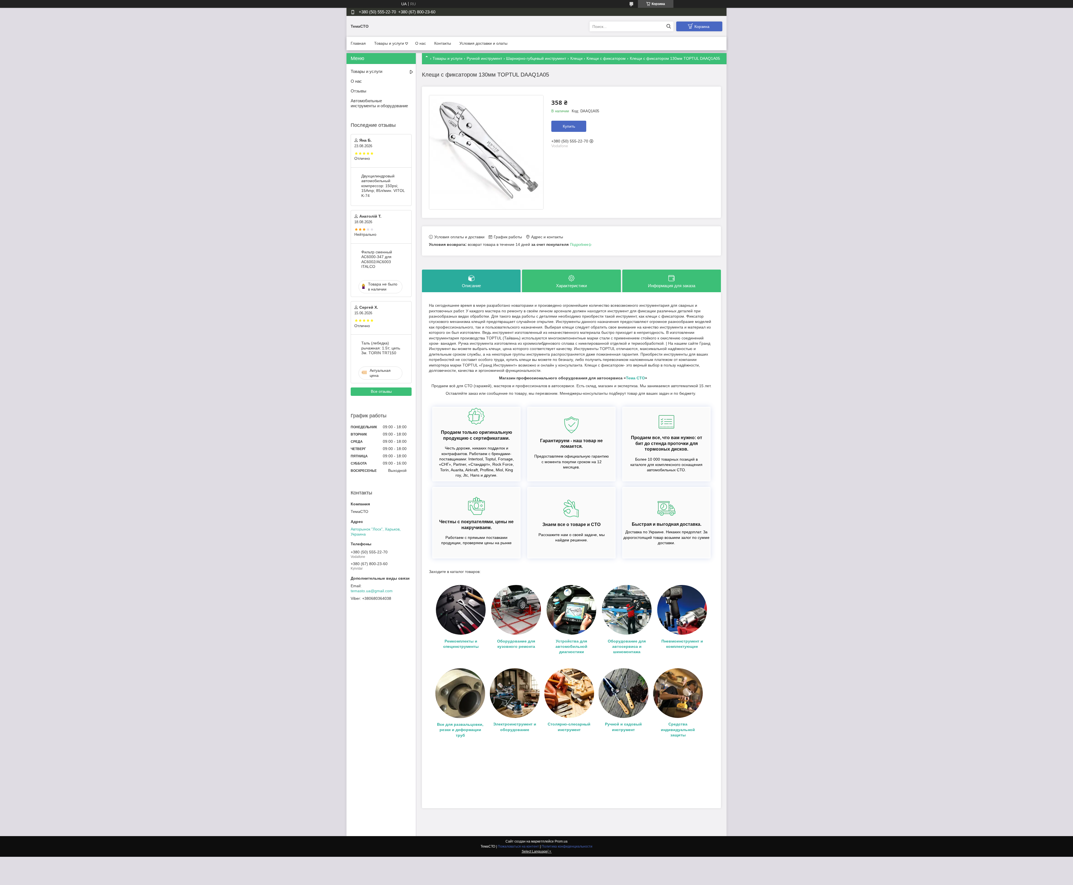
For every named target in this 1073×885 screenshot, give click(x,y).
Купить (569, 126)
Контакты (442, 43)
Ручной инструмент (484, 58)
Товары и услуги (389, 43)
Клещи (576, 58)
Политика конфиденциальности (567, 846)
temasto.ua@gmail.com (372, 591)
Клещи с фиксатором (606, 58)
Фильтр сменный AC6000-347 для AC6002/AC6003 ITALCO (376, 259)
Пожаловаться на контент (518, 846)
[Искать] (668, 26)
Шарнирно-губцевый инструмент (536, 58)
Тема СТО (635, 378)
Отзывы (358, 91)
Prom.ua (561, 841)
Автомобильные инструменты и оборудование (379, 103)
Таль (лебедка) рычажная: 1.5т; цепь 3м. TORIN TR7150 (380, 348)
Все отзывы (381, 391)
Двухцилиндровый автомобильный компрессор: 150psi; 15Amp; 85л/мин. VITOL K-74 (383, 186)
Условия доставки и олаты (483, 43)
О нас (420, 43)
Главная (358, 43)
